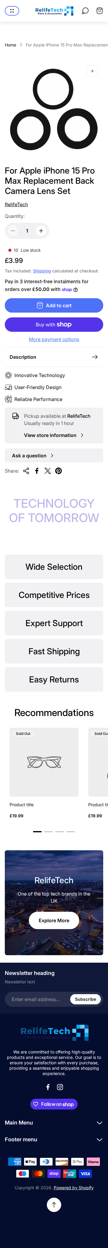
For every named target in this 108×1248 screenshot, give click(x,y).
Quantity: (15, 216)
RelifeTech (16, 204)
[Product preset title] (44, 762)
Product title (22, 804)
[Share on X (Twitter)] (47, 470)
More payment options (54, 339)
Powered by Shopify (74, 1187)
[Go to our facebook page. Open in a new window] (48, 1087)
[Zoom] (92, 71)
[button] (37, 831)
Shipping (42, 270)
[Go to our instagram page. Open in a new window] (60, 1087)
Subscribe (85, 999)
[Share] (26, 470)
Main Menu (19, 1122)
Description (23, 357)
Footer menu (21, 1139)
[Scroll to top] (54, 1205)
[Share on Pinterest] (58, 470)
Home (10, 44)
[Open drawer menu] (12, 11)
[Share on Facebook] (36, 470)
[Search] (85, 10)
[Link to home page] (54, 1032)
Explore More (54, 920)
